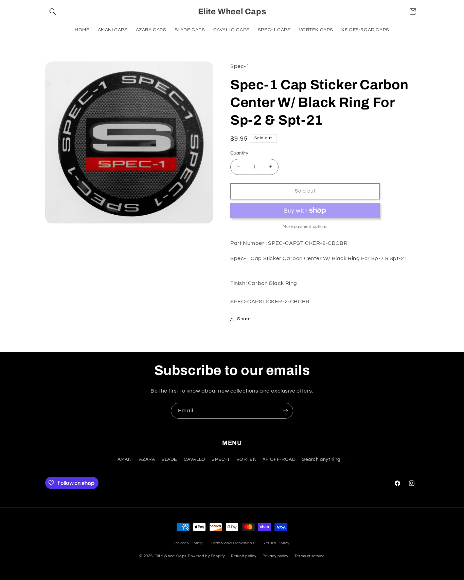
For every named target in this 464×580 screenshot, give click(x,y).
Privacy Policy (188, 543)
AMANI (125, 459)
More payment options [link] (305, 226)
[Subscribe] (285, 411)
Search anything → (324, 459)
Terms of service (309, 556)
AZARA (147, 459)
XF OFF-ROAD (279, 459)
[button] (52, 11)
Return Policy (276, 543)
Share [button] (244, 318)
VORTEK (246, 459)
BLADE (169, 459)
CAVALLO (195, 459)
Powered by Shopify (206, 556)
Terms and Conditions (232, 543)
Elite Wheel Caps (170, 556)
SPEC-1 (221, 459)
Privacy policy (275, 556)
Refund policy (243, 556)
